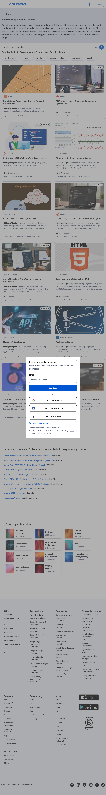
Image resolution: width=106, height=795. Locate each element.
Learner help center (52, 427)
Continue (53, 388)
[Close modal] (76, 360)
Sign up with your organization (40, 423)
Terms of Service (41, 433)
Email (32, 375)
